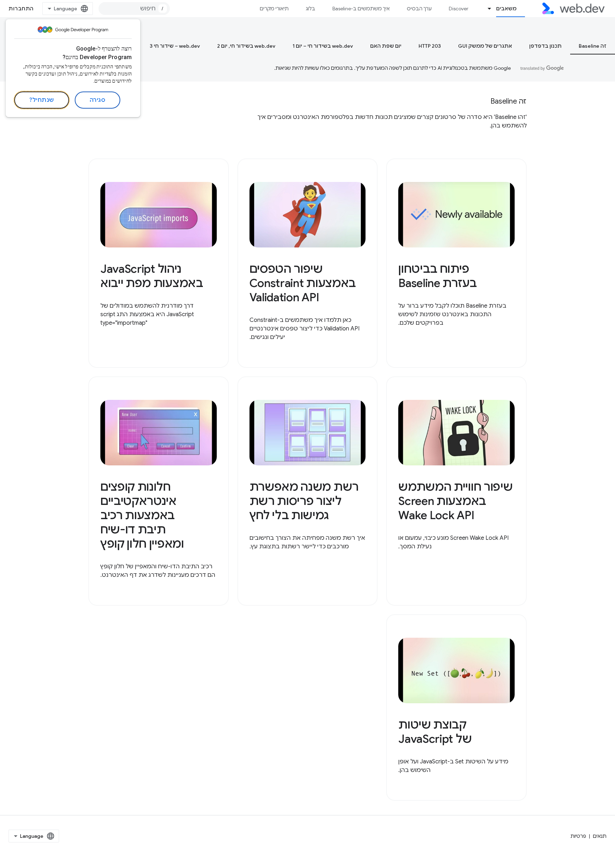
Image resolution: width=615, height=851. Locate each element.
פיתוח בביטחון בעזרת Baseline (437, 276)
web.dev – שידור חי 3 (175, 46)
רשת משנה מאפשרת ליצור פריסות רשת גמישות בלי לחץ (304, 501)
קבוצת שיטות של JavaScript (435, 731)
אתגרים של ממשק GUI (485, 46)
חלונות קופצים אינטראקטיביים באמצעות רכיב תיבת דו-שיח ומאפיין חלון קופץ (142, 515)
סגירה (98, 100)
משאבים (506, 8)
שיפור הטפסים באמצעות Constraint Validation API (302, 283)
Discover (458, 8)
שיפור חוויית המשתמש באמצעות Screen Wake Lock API (455, 501)
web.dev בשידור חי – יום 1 (323, 46)
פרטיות (578, 836)
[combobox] (134, 8)
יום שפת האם (385, 46)
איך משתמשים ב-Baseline (361, 8)
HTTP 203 (430, 46)
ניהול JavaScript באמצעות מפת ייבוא (151, 276)
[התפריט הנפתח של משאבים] (486, 8)
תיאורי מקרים (274, 8)
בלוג (310, 8)
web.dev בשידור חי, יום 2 (246, 46)
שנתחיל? (41, 100)
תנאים (599, 836)
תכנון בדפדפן (545, 46)
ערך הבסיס (419, 8)
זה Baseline (592, 46)
